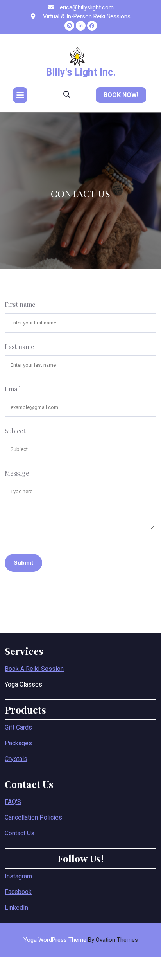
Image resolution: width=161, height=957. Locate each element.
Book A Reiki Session (34, 668)
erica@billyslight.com (87, 7)
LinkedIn (16, 907)
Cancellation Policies (33, 817)
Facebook (18, 892)
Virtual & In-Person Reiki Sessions (86, 16)
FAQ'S (13, 802)
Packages (18, 743)
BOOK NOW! (121, 95)
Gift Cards (18, 727)
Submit (23, 563)
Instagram (18, 876)
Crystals (16, 758)
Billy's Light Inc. (81, 72)
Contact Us (19, 833)
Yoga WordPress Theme (80, 939)
